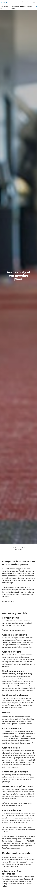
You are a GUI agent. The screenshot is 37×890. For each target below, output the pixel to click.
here (23, 630)
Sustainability (18, 549)
